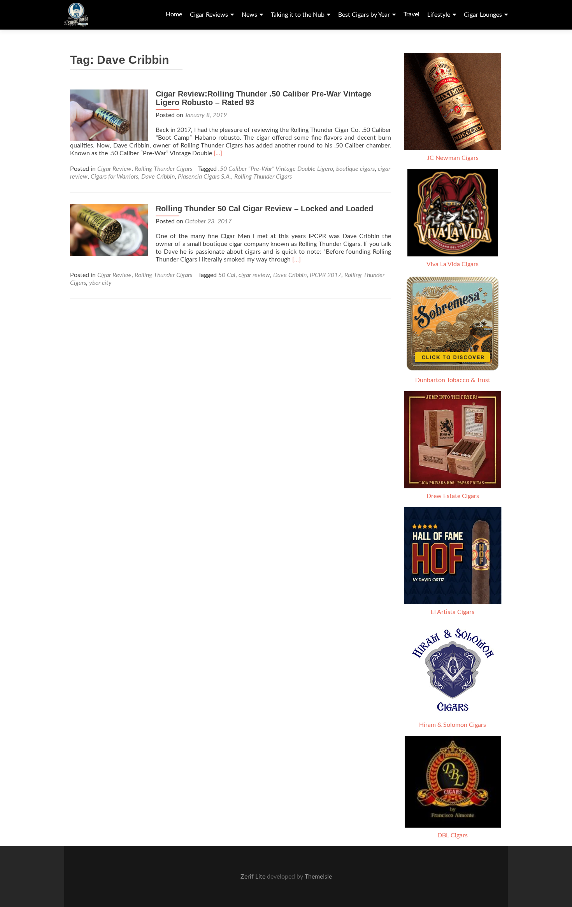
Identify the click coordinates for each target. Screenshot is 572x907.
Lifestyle (438, 15)
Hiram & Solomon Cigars (452, 725)
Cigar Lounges (483, 15)
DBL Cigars (452, 835)
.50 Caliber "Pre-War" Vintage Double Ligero (275, 169)
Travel (411, 14)
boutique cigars (355, 169)
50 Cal (226, 275)
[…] (218, 153)
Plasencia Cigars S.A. (204, 177)
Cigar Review (114, 169)
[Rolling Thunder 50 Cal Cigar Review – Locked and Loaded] (109, 230)
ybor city (100, 283)
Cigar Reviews (209, 15)
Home (174, 14)
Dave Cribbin (158, 177)
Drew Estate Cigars (452, 496)
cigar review (254, 275)
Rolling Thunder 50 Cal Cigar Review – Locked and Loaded (264, 208)
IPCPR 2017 (325, 275)
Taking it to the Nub (298, 15)
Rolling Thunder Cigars (163, 169)
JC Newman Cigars (453, 158)
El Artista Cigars (452, 612)
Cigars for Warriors (114, 177)
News (249, 15)
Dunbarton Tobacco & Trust (452, 380)
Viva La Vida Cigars (452, 264)
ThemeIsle (318, 877)
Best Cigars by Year (364, 15)
